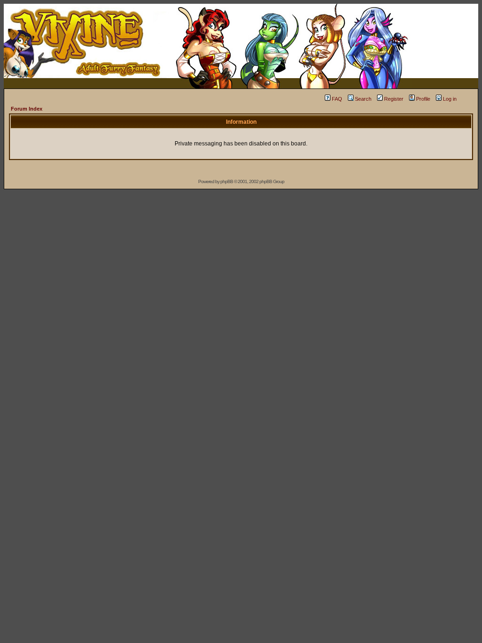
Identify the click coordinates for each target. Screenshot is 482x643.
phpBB (226, 181)
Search (363, 99)
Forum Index (26, 109)
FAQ (337, 99)
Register (393, 99)
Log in (450, 99)
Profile (423, 99)
